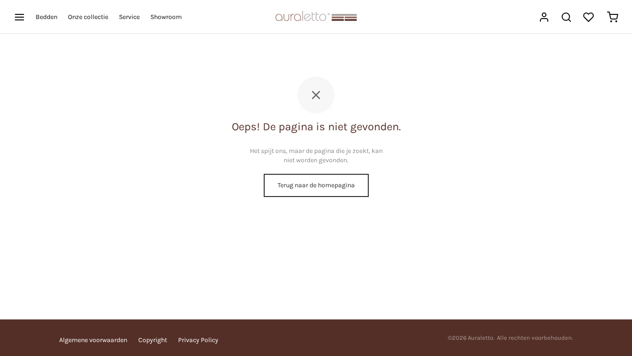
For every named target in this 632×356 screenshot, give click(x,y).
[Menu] (19, 17)
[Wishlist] (589, 17)
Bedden (46, 17)
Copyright (152, 340)
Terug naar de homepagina (316, 185)
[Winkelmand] (612, 17)
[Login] (544, 17)
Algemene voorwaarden (93, 340)
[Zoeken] (566, 17)
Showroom (166, 17)
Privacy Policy (198, 340)
